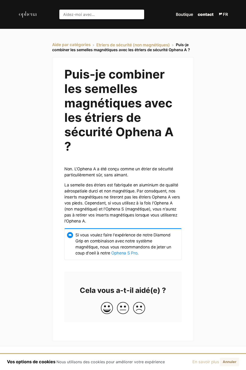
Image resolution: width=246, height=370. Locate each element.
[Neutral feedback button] (123, 308)
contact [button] (206, 14)
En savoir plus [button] (205, 361)
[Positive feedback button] (106, 308)
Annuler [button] (229, 362)
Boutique (185, 14)
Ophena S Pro (124, 253)
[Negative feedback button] (139, 308)
